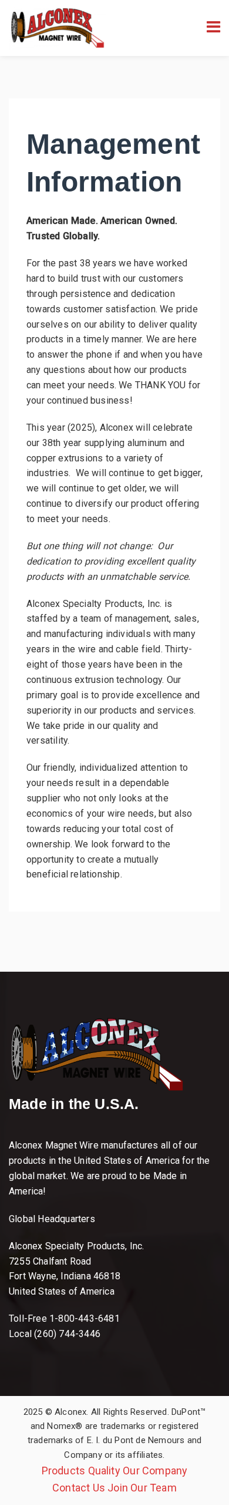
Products (64, 1470)
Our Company (155, 1470)
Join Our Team (142, 1487)
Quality (104, 1470)
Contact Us (78, 1487)
